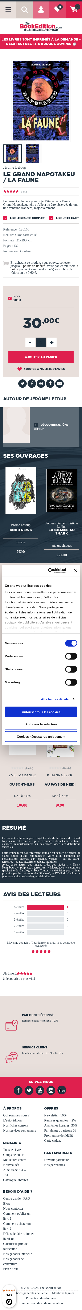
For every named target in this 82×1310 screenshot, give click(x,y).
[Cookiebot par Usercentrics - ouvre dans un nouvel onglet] (49, 571)
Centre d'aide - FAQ (16, 1198)
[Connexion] (41, 12)
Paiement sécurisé (38, 1015)
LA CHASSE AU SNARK (62, 531)
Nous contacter (13, 1208)
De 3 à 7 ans (22, 796)
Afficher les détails (55, 699)
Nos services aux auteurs (19, 1130)
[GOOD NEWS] (20, 490)
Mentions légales (63, 1293)
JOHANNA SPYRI (60, 775)
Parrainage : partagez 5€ (60, 1130)
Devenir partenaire (56, 1160)
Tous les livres (12, 1149)
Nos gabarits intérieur (17, 1254)
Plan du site (11, 1269)
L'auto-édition (12, 1120)
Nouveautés (11, 1165)
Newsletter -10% (55, 1115)
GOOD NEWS (20, 530)
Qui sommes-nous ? (16, 1115)
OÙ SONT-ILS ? (22, 784)
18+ (5, 1175)
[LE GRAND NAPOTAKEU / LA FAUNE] (41, 139)
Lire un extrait (67, 218)
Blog (6, 1203)
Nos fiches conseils (16, 1125)
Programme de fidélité (58, 1135)
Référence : (10, 229)
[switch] (71, 656)
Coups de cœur (13, 1155)
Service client (34, 1047)
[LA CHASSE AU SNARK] (61, 490)
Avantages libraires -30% (60, 1125)
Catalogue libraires (15, 1180)
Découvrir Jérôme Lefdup (51, 426)
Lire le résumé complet (27, 218)
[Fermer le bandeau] (75, 570)
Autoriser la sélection (41, 724)
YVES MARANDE (22, 775)
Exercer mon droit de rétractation (41, 1303)
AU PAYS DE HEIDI (60, 784)
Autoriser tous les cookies (41, 712)
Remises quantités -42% (60, 1120)
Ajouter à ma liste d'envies (44, 369)
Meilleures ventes (14, 1160)
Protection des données (41, 1298)
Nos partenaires (54, 1165)
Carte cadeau (52, 1140)
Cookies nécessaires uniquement (41, 736)
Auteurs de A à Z (14, 1170)
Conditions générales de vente (28, 1293)
